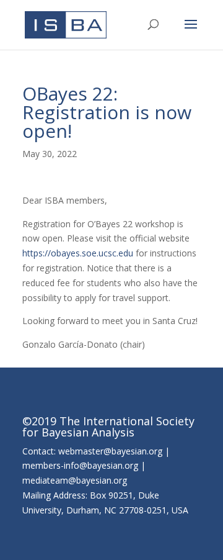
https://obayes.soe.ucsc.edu (77, 253)
